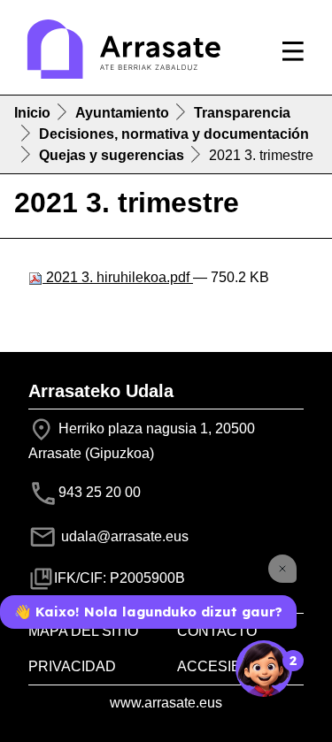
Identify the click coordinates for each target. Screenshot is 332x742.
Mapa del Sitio (83, 631)
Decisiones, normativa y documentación (174, 134)
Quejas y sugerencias (111, 155)
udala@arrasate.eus (123, 536)
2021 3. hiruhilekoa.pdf (117, 277)
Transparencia (242, 112)
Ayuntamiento (122, 112)
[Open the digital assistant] (263, 668)
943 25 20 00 (99, 493)
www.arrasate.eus (166, 702)
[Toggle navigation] (293, 51)
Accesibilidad (232, 666)
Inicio (32, 112)
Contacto (217, 631)
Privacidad (72, 666)
